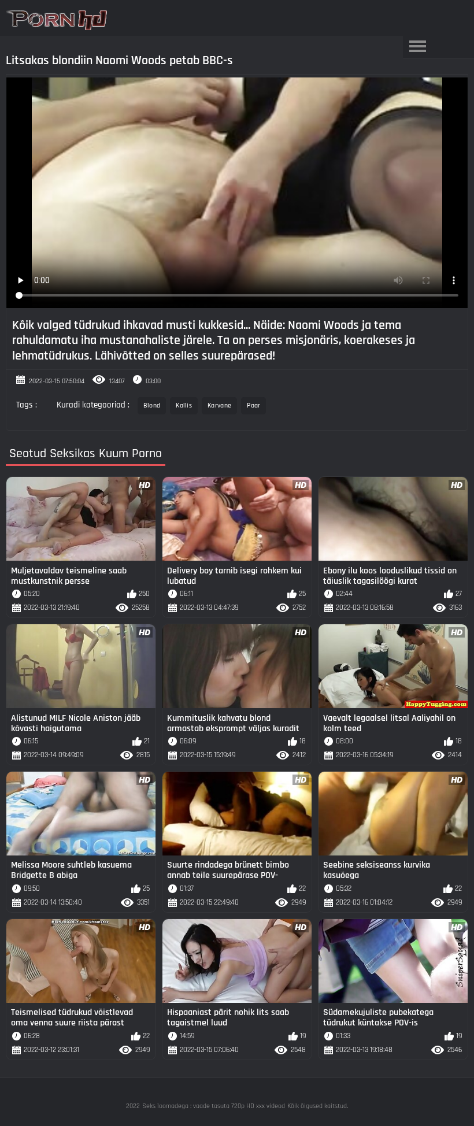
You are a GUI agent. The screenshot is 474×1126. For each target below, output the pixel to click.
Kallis (184, 405)
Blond (152, 405)
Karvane (219, 405)
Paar (253, 405)
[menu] (417, 47)
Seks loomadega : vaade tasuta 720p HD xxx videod (213, 1106)
